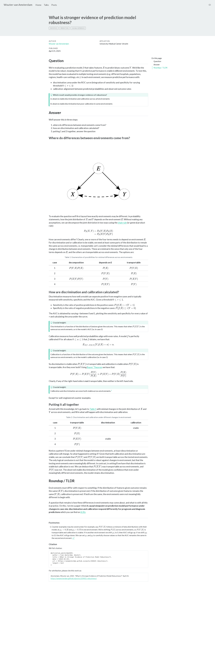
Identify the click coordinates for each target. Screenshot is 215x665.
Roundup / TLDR (160, 68)
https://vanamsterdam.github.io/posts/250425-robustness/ (74, 578)
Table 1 (93, 409)
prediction (64, 28)
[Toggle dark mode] (209, 4)
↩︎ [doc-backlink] (73, 538)
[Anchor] (66, 60)
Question (157, 61)
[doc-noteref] (111, 391)
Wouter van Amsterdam (59, 44)
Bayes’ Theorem (94, 367)
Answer (157, 64)
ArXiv (83, 512)
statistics (53, 28)
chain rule (122, 222)
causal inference (78, 28)
